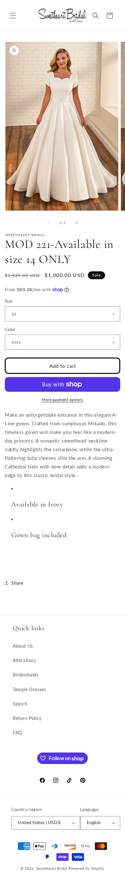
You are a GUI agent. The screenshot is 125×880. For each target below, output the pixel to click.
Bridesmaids (26, 674)
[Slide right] (77, 223)
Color (10, 329)
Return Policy (27, 718)
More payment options (62, 399)
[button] (13, 16)
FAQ (17, 732)
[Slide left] (48, 223)
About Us (23, 646)
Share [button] (17, 583)
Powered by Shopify (86, 868)
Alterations (24, 660)
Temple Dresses (29, 689)
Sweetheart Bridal (52, 868)
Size (9, 301)
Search (20, 703)
